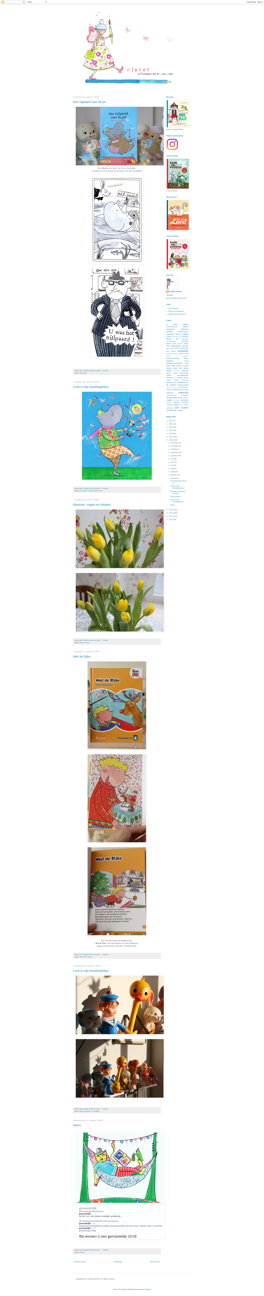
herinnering (184, 348)
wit (181, 405)
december (175, 443)
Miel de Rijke (81, 656)
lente (87, 642)
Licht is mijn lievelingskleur (90, 970)
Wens (77, 1125)
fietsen (180, 343)
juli (172, 459)
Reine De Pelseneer (176, 311)
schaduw (169, 378)
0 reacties (105, 370)
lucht (179, 366)
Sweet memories (181, 380)
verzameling (95, 1111)
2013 (171, 516)
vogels (169, 400)
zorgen (180, 410)
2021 (171, 424)
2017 (171, 437)
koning (186, 361)
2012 (171, 519)
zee (177, 407)
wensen (82, 1252)
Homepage (118, 1262)
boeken (84, 491)
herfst (177, 348)
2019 (171, 430)
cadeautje (170, 334)
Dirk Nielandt (173, 308)
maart (173, 472)
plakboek (185, 371)
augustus (174, 456)
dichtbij (185, 336)
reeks (168, 375)
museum (185, 366)
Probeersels (183, 373)
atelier (81, 1111)
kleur (186, 358)
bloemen (82, 642)
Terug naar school (172, 387)
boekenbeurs (183, 332)
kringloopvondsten (174, 363)
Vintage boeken (183, 397)
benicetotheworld (172, 327)
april (172, 469)
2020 (171, 427)
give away (170, 348)
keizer (181, 354)
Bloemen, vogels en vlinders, (92, 504)
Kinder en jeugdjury (177, 356)
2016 (171, 440)
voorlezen (177, 400)
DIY (177, 339)
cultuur (168, 336)
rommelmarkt (182, 375)
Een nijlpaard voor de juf (89, 102)
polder (175, 373)
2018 (171, 433)
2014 (171, 513)
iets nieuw (171, 351)
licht (100, 491)
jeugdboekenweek (172, 353)
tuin (186, 389)
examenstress (171, 341)
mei (172, 465)
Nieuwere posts (80, 1262)
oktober (174, 449)
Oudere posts (155, 1262)
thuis (176, 389)
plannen (169, 373)
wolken (186, 405)
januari (173, 478)
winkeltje (169, 405)
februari (174, 475)
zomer (184, 407)
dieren (169, 339)
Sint (175, 378)
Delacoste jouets (177, 336)
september (175, 452)
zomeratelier (171, 410)
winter (90, 957)
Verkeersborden (171, 395)
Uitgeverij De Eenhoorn (177, 314)
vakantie (183, 392)
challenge (178, 334)
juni (172, 462)
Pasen (177, 371)
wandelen (184, 400)
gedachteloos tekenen (179, 346)
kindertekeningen (172, 358)
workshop (169, 408)
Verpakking (184, 395)
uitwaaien (170, 393)
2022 (171, 421)
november (175, 446)
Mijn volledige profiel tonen (176, 298)
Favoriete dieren (93, 491)
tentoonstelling (182, 385)
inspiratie (87, 1111)
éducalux (185, 339)
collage (185, 334)
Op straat (183, 368)
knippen (169, 361)
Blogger (148, 1289)
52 (80, 491)
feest (174, 344)
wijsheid (185, 402)
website (168, 402)
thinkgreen (169, 389)
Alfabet (175, 324)
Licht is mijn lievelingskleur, (91, 387)
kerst (186, 354)
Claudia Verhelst (88, 370)
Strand (180, 378)
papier (169, 370)
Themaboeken (183, 387)
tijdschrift (182, 389)
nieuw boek (83, 373)
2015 (171, 510)
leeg (186, 363)
